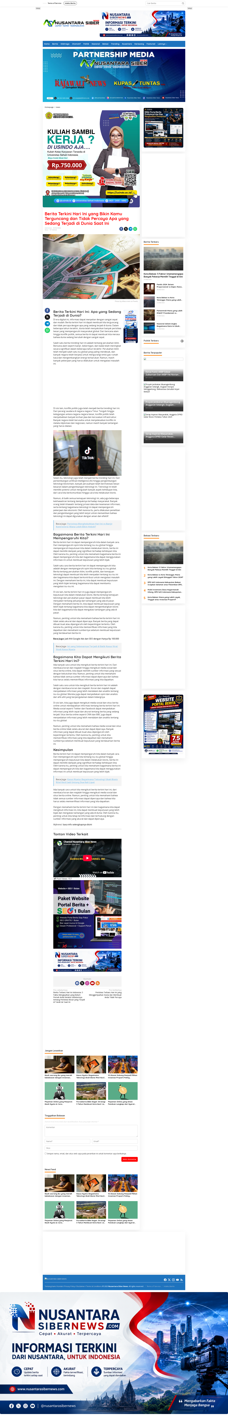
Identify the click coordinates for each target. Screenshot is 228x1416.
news (46, 230)
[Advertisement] (27, 46)
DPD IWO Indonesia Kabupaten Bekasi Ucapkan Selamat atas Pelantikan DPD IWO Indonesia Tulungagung (165, 583)
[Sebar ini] (121, 229)
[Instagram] (87, 983)
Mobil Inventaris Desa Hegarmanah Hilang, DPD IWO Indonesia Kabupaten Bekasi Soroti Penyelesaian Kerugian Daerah (164, 591)
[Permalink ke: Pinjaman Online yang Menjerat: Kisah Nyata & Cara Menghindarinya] (59, 1091)
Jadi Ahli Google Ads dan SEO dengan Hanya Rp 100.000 (92, 638)
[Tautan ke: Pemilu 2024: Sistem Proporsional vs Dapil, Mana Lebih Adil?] (149, 288)
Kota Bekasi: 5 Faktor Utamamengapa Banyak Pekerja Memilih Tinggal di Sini (163, 275)
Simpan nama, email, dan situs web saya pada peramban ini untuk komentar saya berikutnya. (86, 1153)
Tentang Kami (50, 1286)
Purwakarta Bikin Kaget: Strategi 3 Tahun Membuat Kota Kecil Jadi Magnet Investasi (91, 1103)
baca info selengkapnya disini (77, 824)
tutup (38, 8)
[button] (183, 3)
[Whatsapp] (135, 229)
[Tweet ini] (126, 229)
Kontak (60, 1286)
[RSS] (98, 983)
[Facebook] (77, 983)
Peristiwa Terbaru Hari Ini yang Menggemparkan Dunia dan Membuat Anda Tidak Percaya (105, 994)
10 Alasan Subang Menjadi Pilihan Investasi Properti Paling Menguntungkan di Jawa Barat (122, 1076)
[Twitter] (82, 983)
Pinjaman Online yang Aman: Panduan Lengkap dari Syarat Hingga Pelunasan (121, 1103)
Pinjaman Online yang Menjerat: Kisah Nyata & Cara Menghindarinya (59, 1103)
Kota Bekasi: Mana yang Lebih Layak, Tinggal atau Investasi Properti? (164, 598)
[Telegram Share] (130, 229)
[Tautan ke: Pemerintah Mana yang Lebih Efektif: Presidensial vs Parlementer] (149, 314)
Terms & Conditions (94, 1286)
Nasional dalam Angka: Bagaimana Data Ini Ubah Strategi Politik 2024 (168, 325)
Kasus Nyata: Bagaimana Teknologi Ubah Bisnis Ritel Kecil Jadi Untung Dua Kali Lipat (90, 1076)
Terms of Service (154, 1286)
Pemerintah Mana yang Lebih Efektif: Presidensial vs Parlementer (169, 311)
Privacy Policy (69, 1286)
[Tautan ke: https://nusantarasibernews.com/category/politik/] (182, 341)
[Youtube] (92, 983)
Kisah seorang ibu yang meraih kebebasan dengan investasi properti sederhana (58, 1076)
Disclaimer (81, 1286)
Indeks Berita (169, 1286)
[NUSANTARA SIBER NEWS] (71, 23)
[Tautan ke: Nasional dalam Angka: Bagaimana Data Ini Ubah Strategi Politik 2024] (149, 327)
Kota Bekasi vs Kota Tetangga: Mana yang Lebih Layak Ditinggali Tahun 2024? (169, 298)
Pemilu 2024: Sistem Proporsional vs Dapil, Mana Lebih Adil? (169, 285)
